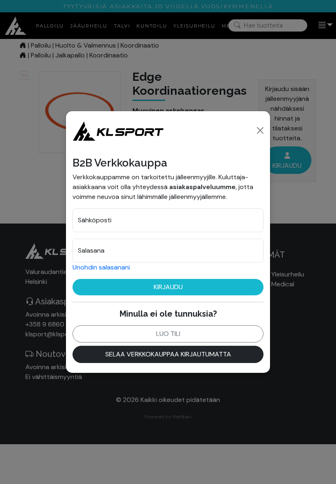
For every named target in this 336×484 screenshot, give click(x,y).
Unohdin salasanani (101, 267)
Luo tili (168, 333)
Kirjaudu (168, 287)
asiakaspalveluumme (202, 187)
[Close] (260, 130)
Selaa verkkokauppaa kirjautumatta (168, 354)
